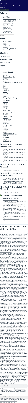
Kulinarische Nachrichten (9, 49)
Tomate (8, 137)
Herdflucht (5, 28)
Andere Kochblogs (7, 41)
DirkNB (19, 195)
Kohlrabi (5, 102)
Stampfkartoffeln (10, 133)
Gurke (6, 93)
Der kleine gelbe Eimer (8, 21)
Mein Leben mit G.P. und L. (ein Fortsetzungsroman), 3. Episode (10, 203)
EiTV (4, 43)
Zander (5, 139)
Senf (5, 126)
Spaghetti (5, 129)
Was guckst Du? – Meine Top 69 (11, 216)
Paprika (7, 116)
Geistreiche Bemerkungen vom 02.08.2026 (13, 157)
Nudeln (5, 113)
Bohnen (5, 75)
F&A (4, 24)
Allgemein (5, 16)
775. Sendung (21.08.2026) (9, 178)
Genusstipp (5, 27)
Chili (4, 85)
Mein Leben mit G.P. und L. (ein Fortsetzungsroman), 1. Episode (10, 208)
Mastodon (2, 222)
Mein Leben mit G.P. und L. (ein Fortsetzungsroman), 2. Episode (10, 206)
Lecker (5, 107)
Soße (4, 128)
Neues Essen (6, 31)
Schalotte (7, 125)
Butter (5, 79)
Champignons (6, 83)
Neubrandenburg (9, 112)
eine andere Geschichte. (5, 252)
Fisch (5, 89)
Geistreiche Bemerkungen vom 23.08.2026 (13, 149)
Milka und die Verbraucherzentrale (11, 219)
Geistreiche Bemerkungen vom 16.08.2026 (13, 152)
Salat (6, 123)
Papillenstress (6, 32)
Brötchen (5, 78)
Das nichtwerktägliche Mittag (10, 19)
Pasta (5, 118)
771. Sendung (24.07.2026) (9, 183)
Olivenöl (5, 114)
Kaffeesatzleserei (7, 29)
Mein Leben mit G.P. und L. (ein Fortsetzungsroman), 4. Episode (10, 200)
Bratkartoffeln (9, 77)
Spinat (5, 132)
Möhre (6, 110)
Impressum (5, 47)
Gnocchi (5, 92)
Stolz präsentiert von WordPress (7, 402)
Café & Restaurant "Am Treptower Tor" (12, 82)
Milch (5, 108)
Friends (4, 44)
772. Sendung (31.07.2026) (9, 182)
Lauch (5, 106)
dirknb (7, 397)
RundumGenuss (6, 146)
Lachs (5, 104)
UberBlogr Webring (5, 56)
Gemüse (6, 90)
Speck (5, 130)
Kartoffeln (10, 98)
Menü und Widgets (5, 9)
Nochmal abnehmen (7, 212)
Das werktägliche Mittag (9, 20)
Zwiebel (7, 141)
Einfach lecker (6, 23)
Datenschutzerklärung (11, 48)
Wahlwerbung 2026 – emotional (10, 210)
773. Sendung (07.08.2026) (9, 181)
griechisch (17, 397)
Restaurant (11, 398)
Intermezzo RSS (7, 198)
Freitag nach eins (6, 175)
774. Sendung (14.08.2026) (9, 179)
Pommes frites (7, 119)
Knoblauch (8, 100)
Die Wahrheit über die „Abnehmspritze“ (12, 213)
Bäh (4, 81)
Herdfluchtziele (6, 45)
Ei (4, 86)
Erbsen (6, 88)
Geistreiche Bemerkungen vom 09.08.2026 (13, 155)
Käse (4, 103)
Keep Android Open (5, 62)
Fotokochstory (6, 25)
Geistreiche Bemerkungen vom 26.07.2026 (13, 160)
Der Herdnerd (3, 3)
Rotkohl (5, 122)
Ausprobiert (6, 17)
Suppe (6, 135)
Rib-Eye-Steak (6, 120)
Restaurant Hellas (18, 398)
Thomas (4, 389)
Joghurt (5, 96)
